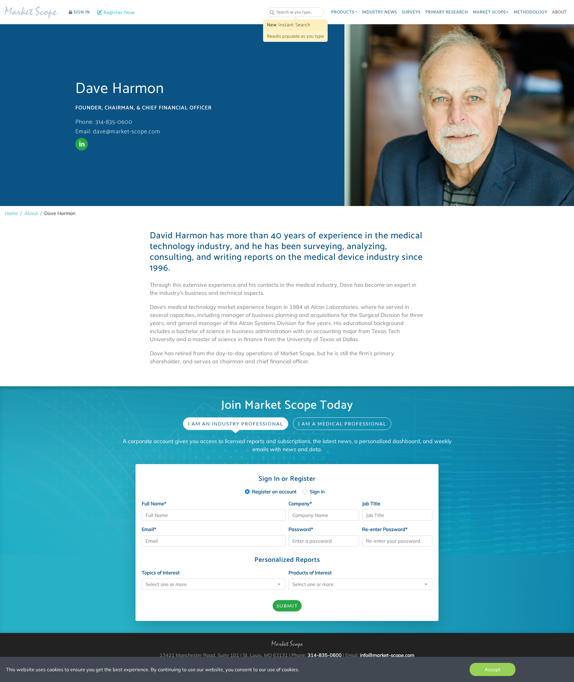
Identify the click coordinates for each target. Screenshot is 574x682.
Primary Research (446, 12)
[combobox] (295, 12)
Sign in (317, 492)
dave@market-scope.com (126, 132)
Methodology (530, 12)
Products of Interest (310, 573)
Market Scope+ (491, 12)
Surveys (411, 12)
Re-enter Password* (384, 529)
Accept (492, 669)
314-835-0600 (113, 122)
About (559, 12)
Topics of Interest (161, 573)
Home (11, 213)
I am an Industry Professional (235, 423)
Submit (287, 605)
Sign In (81, 12)
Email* (149, 529)
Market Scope (31, 13)
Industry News (379, 12)
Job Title (371, 503)
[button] (344, 12)
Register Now (118, 12)
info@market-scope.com (387, 655)
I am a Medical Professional (342, 423)
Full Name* (154, 503)
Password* (300, 529)
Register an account (274, 492)
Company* (300, 503)
